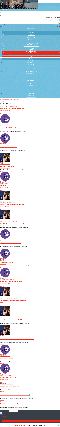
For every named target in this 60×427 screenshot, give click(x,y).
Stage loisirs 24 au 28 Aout (31, 68)
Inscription (5, 110)
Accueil (32, 48)
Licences (3, 417)
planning (8, 129)
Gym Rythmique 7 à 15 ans (31, 73)
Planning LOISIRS (30, 60)
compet (1, 187)
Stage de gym (32, 45)
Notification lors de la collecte (20, 425)
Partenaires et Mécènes (32, 52)
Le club (31, 85)
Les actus (32, 34)
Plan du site (4, 416)
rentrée (9, 110)
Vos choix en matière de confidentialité (35, 425)
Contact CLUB (32, 50)
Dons (31, 90)
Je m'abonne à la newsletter (4, 411)
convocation (5, 283)
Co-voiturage (31, 64)
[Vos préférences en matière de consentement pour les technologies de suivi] (58, 425)
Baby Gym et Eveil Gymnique (32, 43)
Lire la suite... (2, 113)
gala (4, 225)
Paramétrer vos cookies (5, 419)
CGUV (3, 418)
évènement (2, 110)
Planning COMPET (5, 10)
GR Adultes (31, 78)
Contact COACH (31, 95)
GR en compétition (32, 47)
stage (4, 187)
